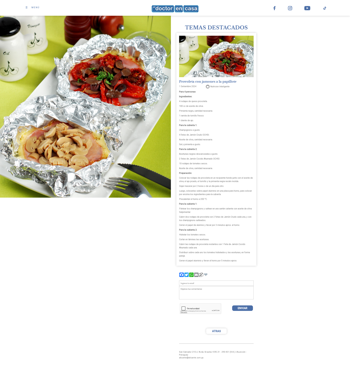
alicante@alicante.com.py (191, 358)
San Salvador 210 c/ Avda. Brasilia (195, 352)
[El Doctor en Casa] (175, 9)
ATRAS (216, 331)
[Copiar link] (201, 275)
